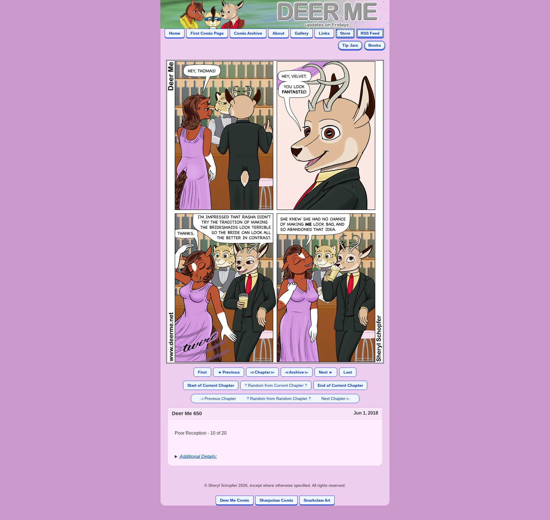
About (278, 33)
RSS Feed (370, 33)
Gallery (302, 33)
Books (374, 45)
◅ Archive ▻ (296, 372)
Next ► (326, 372)
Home (174, 33)
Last (347, 372)
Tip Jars (350, 45)
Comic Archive (248, 33)
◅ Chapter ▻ (262, 372)
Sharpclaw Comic (276, 500)
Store (345, 33)
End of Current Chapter (340, 385)
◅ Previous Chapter (218, 398)
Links (324, 33)
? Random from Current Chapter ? (276, 385)
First (202, 372)
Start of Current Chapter (210, 385)
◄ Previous (228, 372)
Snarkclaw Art (317, 500)
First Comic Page (207, 33)
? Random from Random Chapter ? (279, 398)
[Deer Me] (269, 13)
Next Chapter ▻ (335, 398)
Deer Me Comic (234, 500)
